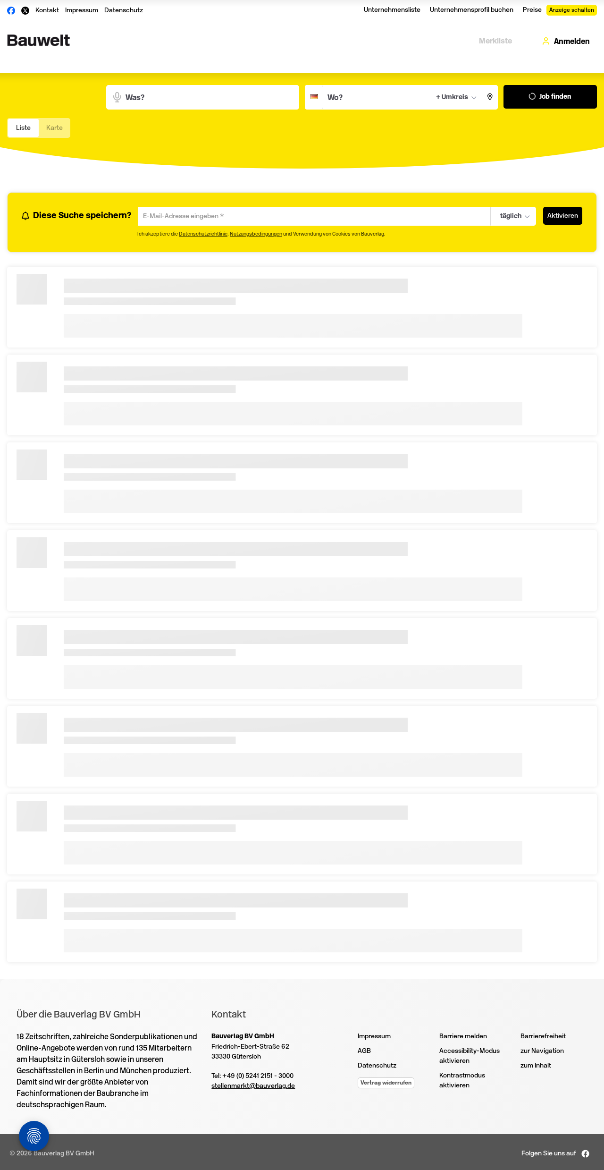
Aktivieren (562, 216)
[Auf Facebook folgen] (585, 1155)
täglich (509, 216)
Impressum (81, 10)
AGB (364, 1052)
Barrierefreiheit (543, 1038)
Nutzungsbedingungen (256, 235)
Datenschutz (123, 10)
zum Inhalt (535, 1067)
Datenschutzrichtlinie (203, 235)
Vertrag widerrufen (386, 1084)
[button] (490, 97)
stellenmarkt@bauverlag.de (253, 1087)
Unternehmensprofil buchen (471, 9)
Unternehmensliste (392, 9)
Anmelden (572, 41)
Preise (532, 9)
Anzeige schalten (571, 10)
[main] (302, 520)
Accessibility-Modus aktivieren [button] (469, 1057)
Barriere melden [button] (463, 1038)
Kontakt (47, 10)
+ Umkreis (452, 97)
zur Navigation (542, 1052)
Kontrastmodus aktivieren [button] (462, 1082)
